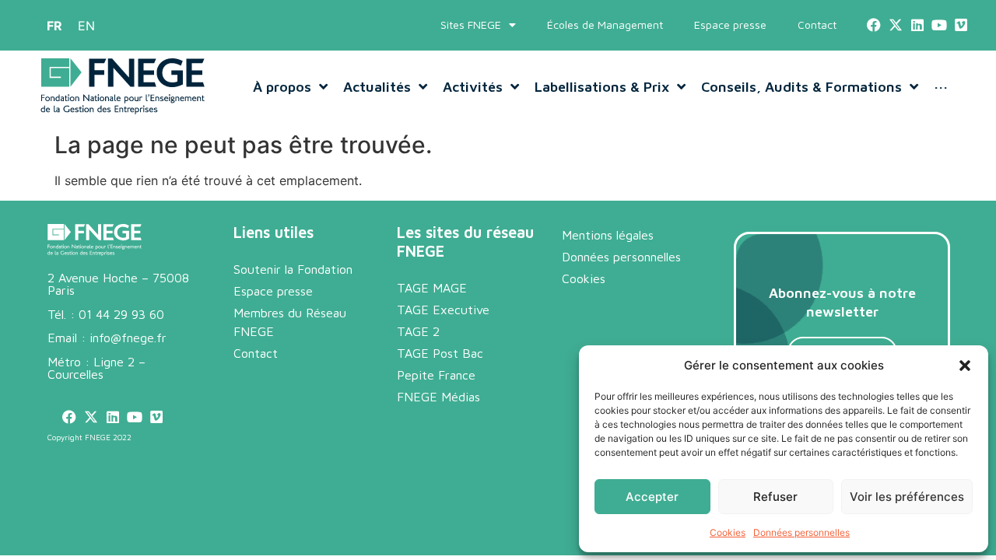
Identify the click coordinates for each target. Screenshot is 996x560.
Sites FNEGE (470, 24)
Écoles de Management (605, 24)
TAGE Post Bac (440, 353)
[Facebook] (873, 25)
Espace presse (730, 24)
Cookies (727, 532)
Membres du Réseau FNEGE (289, 322)
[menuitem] (54, 25)
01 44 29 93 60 (121, 314)
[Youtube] (939, 25)
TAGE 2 (418, 331)
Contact (817, 24)
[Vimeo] (961, 25)
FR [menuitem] (54, 25)
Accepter (652, 496)
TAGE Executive (443, 310)
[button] (965, 365)
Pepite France (436, 375)
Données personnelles (801, 532)
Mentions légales (608, 235)
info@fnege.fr (128, 338)
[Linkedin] (917, 25)
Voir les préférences (907, 496)
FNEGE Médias (438, 397)
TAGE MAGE (432, 288)
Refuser (775, 496)
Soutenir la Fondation (292, 269)
